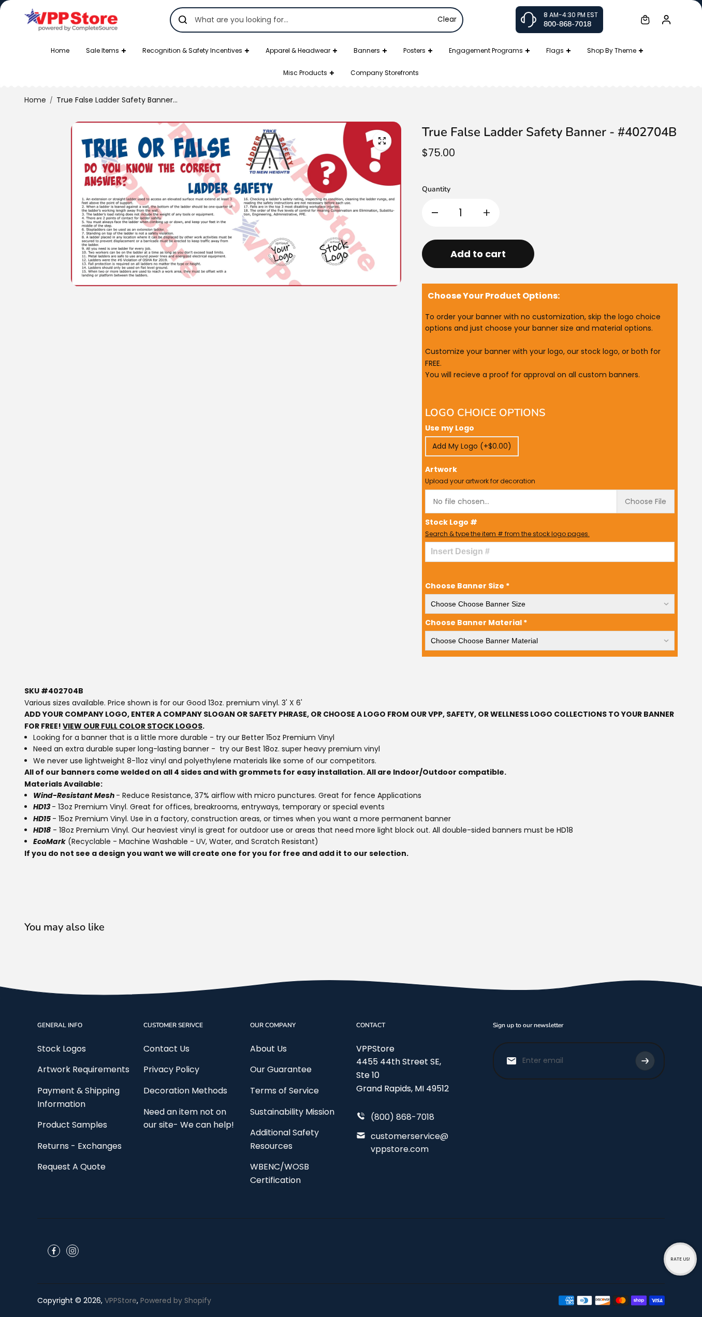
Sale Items (102, 50)
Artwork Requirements (83, 1069)
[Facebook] (54, 1251)
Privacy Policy (171, 1069)
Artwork (480, 474)
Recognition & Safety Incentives (192, 50)
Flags (555, 50)
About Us (268, 1049)
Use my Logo (449, 428)
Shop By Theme (611, 50)
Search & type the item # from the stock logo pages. (507, 533)
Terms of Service (284, 1091)
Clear (447, 19)
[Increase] (487, 213)
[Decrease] (435, 213)
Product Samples (72, 1125)
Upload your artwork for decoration (480, 481)
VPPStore (121, 1300)
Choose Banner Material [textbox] (476, 622)
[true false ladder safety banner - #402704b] (382, 140)
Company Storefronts (384, 72)
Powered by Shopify (175, 1300)
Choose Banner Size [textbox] (467, 586)
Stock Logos (61, 1049)
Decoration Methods (185, 1091)
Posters (414, 50)
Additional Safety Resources (284, 1139)
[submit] (645, 1061)
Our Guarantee (281, 1069)
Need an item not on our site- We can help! (188, 1118)
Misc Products (305, 72)
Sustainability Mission (292, 1112)
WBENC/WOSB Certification (279, 1173)
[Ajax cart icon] (645, 19)
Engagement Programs (486, 50)
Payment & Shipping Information (78, 1097)
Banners (367, 50)
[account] (666, 19)
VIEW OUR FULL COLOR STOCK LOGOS (132, 726)
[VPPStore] (71, 19)
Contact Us (166, 1049)
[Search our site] (182, 20)
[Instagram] (72, 1251)
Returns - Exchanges (79, 1146)
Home (60, 50)
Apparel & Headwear (298, 50)
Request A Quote (71, 1167)
